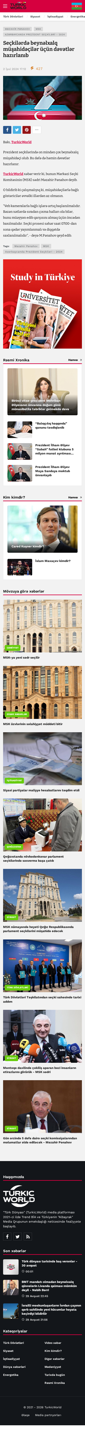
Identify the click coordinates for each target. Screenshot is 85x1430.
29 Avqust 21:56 (37, 1319)
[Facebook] (7, 1236)
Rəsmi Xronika (55, 1382)
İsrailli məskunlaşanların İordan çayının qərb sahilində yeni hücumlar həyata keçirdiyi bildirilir (51, 1310)
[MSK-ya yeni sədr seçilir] (42, 626)
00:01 (29, 1271)
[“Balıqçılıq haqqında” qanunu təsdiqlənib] (19, 429)
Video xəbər (53, 1342)
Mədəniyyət (53, 1366)
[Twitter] (17, 1236)
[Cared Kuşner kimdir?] (42, 529)
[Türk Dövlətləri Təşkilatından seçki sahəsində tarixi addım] (42, 965)
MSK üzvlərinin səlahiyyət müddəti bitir (33, 724)
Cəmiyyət (12, 647)
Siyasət (11, 917)
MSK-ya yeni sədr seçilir (21, 657)
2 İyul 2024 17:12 (14, 69)
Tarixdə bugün (55, 1374)
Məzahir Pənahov (17, 29)
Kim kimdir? (53, 1350)
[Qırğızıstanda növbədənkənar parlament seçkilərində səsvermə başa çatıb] (42, 825)
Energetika (10, 1374)
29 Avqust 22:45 (37, 1296)
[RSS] (28, 1236)
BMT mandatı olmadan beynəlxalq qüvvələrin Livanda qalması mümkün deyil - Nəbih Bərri (49, 1286)
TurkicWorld (21, 142)
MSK (38, 29)
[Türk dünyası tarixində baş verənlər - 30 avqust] (11, 1267)
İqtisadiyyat (14, 780)
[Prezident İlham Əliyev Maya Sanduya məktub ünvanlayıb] (19, 473)
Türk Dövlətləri (17, 987)
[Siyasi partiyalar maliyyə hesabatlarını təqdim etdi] (42, 758)
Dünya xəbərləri (14, 1366)
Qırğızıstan (14, 846)
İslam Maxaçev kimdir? (53, 561)
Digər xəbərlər (17, 714)
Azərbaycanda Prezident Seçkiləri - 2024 (35, 34)
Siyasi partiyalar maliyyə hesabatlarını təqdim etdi (41, 790)
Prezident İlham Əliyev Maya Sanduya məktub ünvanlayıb (52, 471)
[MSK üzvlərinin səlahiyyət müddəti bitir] (42, 692)
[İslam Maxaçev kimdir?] (19, 567)
